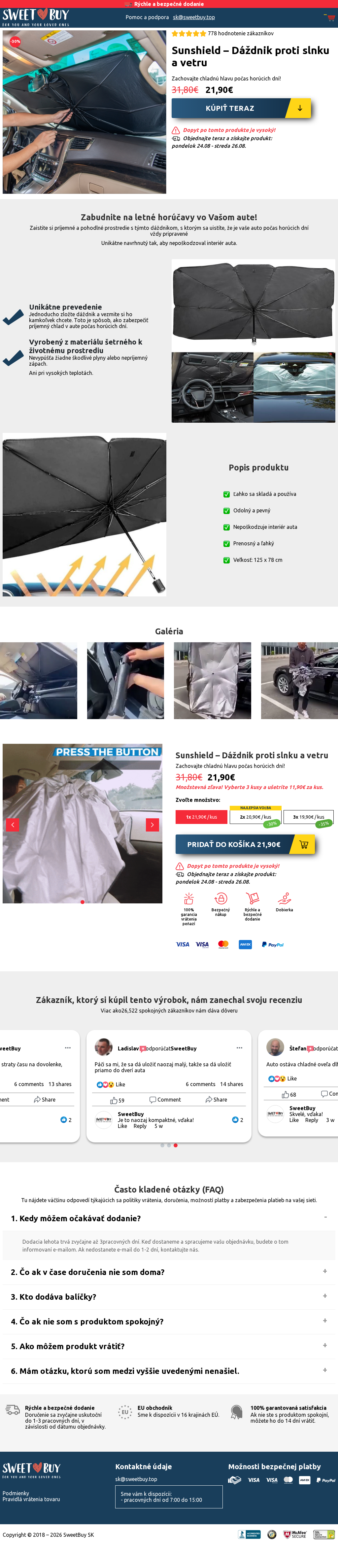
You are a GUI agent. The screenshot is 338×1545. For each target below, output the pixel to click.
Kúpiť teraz (230, 108)
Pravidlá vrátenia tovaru (31, 1499)
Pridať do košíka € (233, 844)
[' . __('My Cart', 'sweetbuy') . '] (329, 18)
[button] (152, 825)
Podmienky (16, 1493)
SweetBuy (44, 17)
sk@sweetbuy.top (194, 17)
